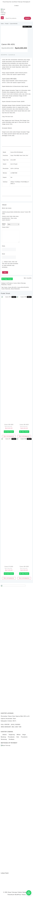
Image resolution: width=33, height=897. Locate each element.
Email (3, 254)
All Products (9, 283)
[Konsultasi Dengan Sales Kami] (28, 892)
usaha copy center (23, 94)
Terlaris (9, 284)
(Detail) (21, 152)
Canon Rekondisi (5, 288)
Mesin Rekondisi (15, 288)
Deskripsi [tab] (4, 54)
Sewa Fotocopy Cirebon (15, 892)
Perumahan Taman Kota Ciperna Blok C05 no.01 (15, 716)
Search (27, 18)
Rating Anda (4, 224)
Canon (8, 68)
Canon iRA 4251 (12, 287)
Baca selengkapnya (9, 436)
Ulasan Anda (5, 227)
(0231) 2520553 (15, 724)
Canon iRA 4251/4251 (23, 287)
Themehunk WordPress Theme (16, 894)
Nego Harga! (8, 279)
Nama (3, 246)
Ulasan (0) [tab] (11, 54)
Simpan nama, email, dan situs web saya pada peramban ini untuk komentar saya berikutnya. (10, 264)
